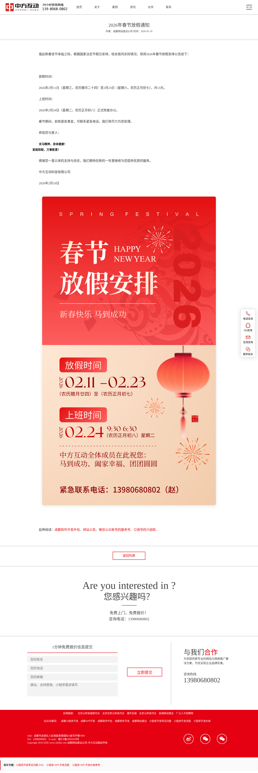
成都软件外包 (105, 721)
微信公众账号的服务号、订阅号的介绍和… (129, 530)
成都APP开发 (88, 721)
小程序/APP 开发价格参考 (86, 765)
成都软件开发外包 (67, 530)
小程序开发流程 (182, 721)
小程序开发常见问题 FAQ (30, 765)
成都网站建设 (139, 721)
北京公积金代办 (147, 713)
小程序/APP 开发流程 (57, 765)
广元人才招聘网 (184, 713)
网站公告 (89, 530)
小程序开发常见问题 (160, 721)
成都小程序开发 (69, 721)
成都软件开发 (122, 721)
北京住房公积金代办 (113, 713)
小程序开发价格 (202, 721)
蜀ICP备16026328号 (68, 739)
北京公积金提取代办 (89, 713)
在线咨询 (248, 342)
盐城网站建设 (166, 713)
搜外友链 (132, 713)
